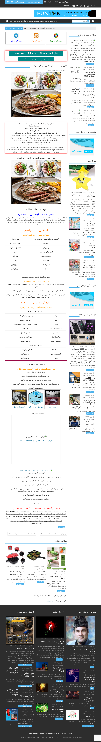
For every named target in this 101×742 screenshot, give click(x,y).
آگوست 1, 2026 (88, 373)
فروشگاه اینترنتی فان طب (21, 21)
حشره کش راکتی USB (51, 2)
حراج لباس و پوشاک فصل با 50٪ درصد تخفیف (36, 53)
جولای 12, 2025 (88, 646)
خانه (11, 21)
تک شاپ (23, 59)
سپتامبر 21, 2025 (88, 218)
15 (83, 694)
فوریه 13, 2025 (60, 571)
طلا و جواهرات (90, 63)
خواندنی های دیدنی (89, 257)
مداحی (91, 667)
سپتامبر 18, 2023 (56, 704)
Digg (73, 6)
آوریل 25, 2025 (89, 670)
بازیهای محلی (90, 215)
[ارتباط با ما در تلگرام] (16, 35)
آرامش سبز (59, 681)
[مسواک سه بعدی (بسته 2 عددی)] (36, 470)
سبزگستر (35, 59)
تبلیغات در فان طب (34, 21)
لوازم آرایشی (90, 107)
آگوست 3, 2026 (88, 346)
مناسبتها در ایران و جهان (88, 726)
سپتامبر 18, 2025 (88, 240)
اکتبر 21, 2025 (18, 566)
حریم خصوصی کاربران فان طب (48, 21)
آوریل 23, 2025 (89, 692)
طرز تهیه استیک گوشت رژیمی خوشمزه (36, 214)
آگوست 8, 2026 (27, 690)
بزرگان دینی (59, 701)
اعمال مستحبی (58, 718)
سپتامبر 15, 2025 (38, 566)
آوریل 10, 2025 (89, 711)
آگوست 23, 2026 (26, 646)
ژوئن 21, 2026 (89, 417)
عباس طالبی (51, 70)
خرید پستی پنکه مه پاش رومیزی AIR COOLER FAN (36, 440)
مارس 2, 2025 (57, 663)
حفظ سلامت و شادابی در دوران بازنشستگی (21, 534)
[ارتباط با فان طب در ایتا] (36, 35)
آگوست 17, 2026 (26, 668)
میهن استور (47, 59)
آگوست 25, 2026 (88, 43)
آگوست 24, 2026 (88, 89)
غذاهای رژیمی (61, 527)
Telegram (65, 6)
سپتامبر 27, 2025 (88, 192)
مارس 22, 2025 (57, 639)
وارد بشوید (49, 601)
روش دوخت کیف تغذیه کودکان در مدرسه (54, 534)
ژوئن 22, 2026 (89, 395)
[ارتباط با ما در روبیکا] (56, 35)
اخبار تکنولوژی (90, 369)
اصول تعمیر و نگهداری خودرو (25, 664)
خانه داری (91, 125)
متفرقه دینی (59, 659)
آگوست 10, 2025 (88, 260)
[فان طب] (7, 20)
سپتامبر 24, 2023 (56, 684)
